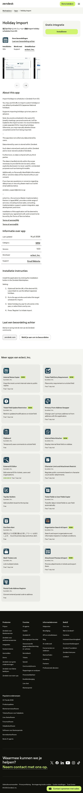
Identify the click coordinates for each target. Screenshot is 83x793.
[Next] (26, 85)
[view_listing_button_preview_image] (17, 68)
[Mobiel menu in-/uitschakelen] (79, 4)
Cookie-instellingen (59, 784)
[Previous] (17, 85)
